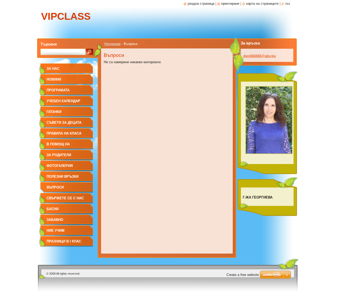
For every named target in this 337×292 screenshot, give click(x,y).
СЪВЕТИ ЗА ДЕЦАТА (64, 123)
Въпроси (55, 187)
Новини (54, 79)
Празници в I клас (64, 241)
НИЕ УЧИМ (56, 230)
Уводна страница (200, 4)
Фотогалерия (60, 166)
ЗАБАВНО (55, 220)
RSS (287, 4)
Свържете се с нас (65, 198)
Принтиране (230, 4)
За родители (59, 155)
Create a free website (242, 275)
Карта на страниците (262, 4)
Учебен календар (63, 101)
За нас (53, 69)
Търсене (49, 44)
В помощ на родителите (58, 146)
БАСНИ (52, 209)
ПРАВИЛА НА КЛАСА (64, 133)
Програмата (58, 90)
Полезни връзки (62, 177)
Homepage (112, 44)
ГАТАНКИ (54, 112)
